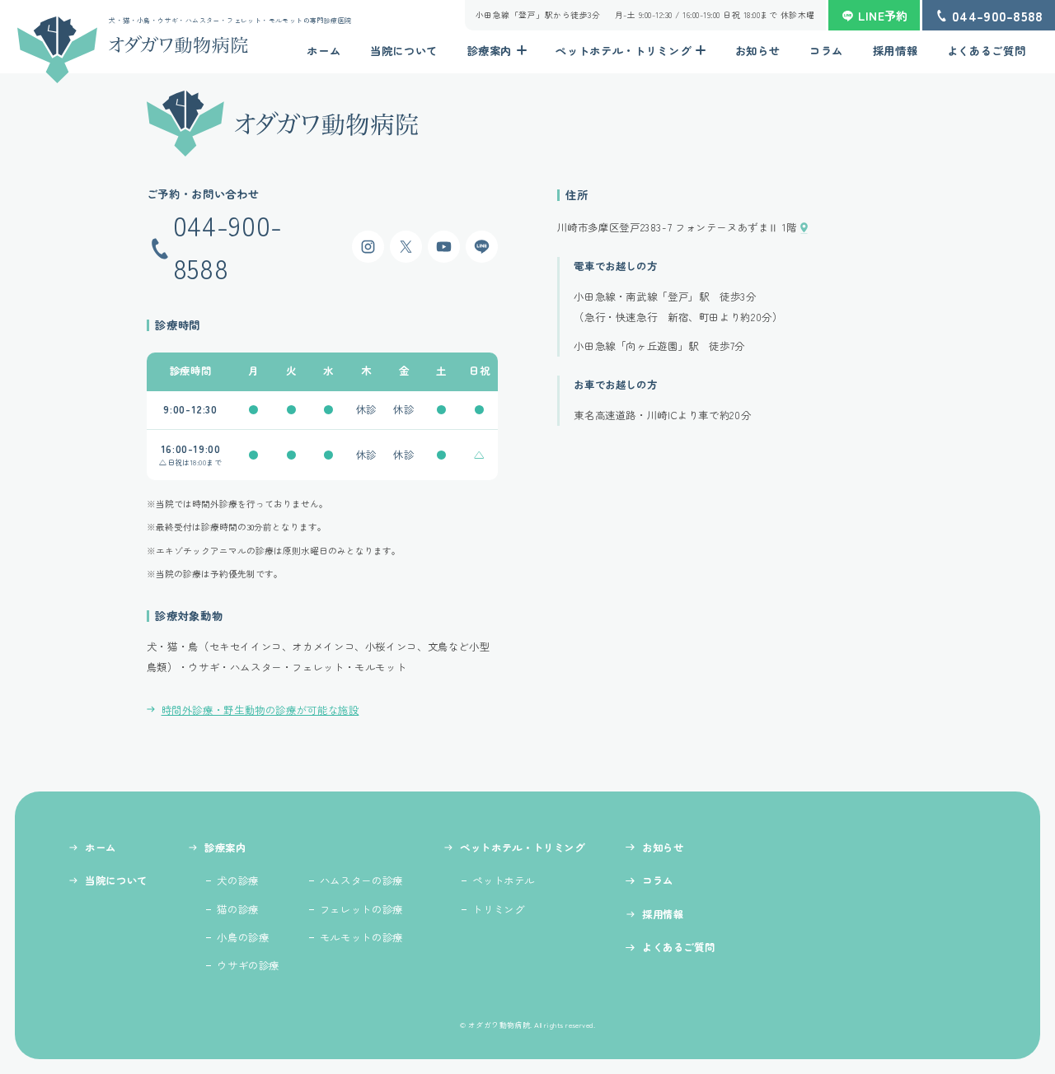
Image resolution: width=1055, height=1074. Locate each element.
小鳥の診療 (243, 937)
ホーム (323, 50)
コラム (826, 50)
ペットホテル (503, 880)
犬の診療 (238, 880)
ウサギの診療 (248, 965)
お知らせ (758, 50)
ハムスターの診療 (361, 880)
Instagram (368, 247)
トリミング (498, 909)
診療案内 (490, 50)
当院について (404, 50)
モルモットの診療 (361, 937)
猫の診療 (238, 909)
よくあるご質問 (986, 50)
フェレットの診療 (361, 909)
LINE (482, 247)
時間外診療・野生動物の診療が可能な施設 (260, 710)
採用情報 (895, 50)
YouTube (444, 247)
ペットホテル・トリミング (623, 50)
